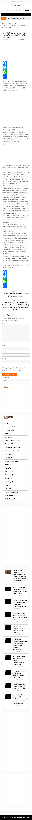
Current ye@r (6, 377)
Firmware (7, 458)
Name (4, 345)
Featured (7, 454)
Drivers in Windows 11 (11, 440)
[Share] (16, 76)
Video (6, 489)
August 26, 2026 (18, 582)
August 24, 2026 (18, 679)
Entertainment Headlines (12, 447)
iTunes (7, 468)
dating (7, 434)
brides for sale (9, 427)
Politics (7, 475)
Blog (6, 423)
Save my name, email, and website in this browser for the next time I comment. (13, 369)
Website (4, 359)
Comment (5, 324)
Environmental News (11, 451)
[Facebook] (16, 63)
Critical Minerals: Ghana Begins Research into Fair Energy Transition (19, 686)
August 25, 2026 (18, 651)
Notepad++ (8, 471)
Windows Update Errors (12, 492)
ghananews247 (22, 39)
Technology (8, 482)
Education (8, 444)
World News (8, 495)
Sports (7, 478)
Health (7, 464)
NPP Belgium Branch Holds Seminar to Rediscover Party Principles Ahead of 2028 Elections (19, 660)
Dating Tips (8, 437)
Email (4, 352)
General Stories (9, 461)
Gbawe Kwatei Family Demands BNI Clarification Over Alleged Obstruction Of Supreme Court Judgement (20, 699)
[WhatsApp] (16, 72)
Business (7, 430)
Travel (6, 485)
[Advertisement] (16, 109)
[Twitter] (16, 67)
